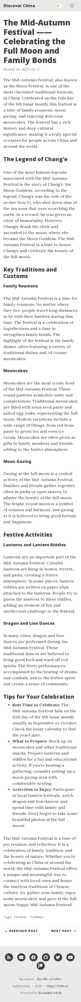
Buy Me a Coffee (49, 979)
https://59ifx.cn (57, 986)
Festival (20, 917)
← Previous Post (21, 931)
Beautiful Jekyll (50, 993)
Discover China (19, 5)
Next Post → (63, 931)
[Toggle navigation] (71, 5)
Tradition (37, 917)
